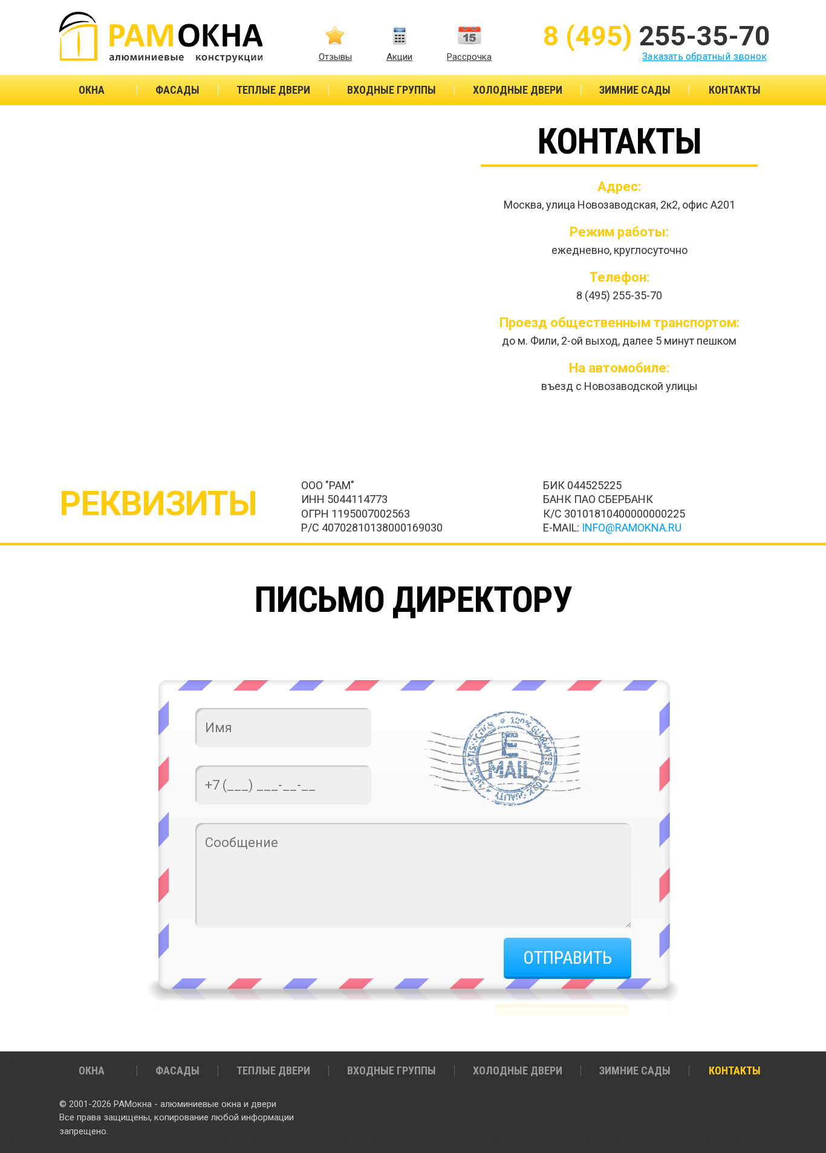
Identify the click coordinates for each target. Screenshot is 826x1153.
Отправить (567, 957)
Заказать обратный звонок (704, 56)
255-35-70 (656, 36)
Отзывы (335, 56)
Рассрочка (469, 56)
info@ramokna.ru (631, 527)
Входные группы (391, 90)
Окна (92, 90)
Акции (399, 56)
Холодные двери (517, 90)
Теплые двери (273, 90)
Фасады (177, 90)
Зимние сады (635, 90)
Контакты (735, 90)
